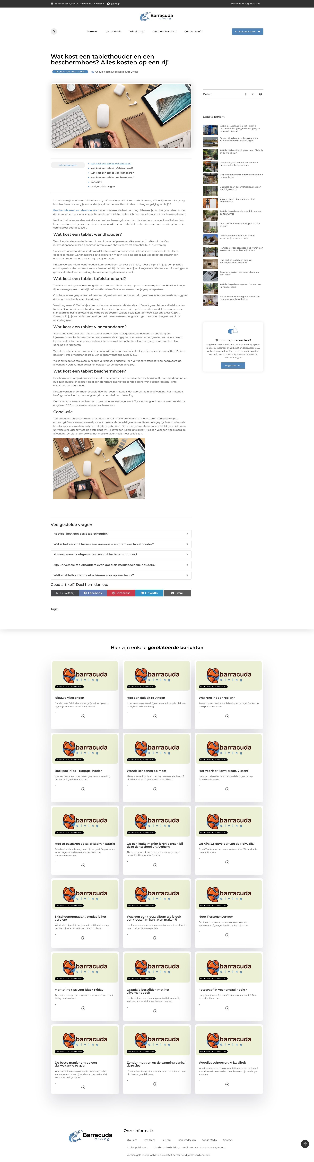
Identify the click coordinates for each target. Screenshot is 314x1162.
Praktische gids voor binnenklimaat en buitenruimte (240, 212)
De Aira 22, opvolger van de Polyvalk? (226, 844)
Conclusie (96, 181)
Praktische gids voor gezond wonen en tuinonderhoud (240, 285)
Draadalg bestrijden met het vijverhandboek (148, 991)
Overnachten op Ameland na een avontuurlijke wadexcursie (237, 236)
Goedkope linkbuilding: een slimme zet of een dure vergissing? (190, 1147)
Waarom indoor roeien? (217, 698)
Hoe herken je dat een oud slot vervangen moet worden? (236, 261)
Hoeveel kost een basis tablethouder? (121, 533)
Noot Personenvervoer (216, 916)
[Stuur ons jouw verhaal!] (233, 330)
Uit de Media (113, 31)
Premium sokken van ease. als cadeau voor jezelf (240, 273)
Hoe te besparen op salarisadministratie (85, 844)
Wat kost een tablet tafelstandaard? (112, 168)
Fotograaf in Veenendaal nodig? (223, 990)
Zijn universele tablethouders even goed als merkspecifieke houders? (121, 565)
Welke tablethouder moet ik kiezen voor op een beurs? (121, 575)
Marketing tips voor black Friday (79, 990)
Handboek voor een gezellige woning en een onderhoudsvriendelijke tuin (241, 249)
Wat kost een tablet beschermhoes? (112, 177)
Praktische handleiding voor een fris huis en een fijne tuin (241, 151)
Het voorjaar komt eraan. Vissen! (223, 771)
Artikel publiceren (137, 1147)
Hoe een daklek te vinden (146, 698)
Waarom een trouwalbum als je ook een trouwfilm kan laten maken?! (154, 918)
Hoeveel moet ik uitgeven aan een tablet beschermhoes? (121, 554)
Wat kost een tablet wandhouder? (111, 163)
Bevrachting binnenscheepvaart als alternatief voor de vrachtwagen (239, 139)
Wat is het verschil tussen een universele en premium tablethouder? (121, 544)
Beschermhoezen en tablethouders (75, 210)
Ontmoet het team (164, 31)
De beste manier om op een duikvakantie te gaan (76, 1064)
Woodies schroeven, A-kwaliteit (222, 1062)
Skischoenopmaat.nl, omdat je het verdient (80, 918)
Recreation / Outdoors (70, 71)
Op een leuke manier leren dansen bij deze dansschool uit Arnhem (155, 845)
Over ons (132, 1139)
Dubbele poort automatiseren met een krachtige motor (240, 188)
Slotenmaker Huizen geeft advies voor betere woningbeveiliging (240, 297)
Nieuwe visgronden (69, 698)
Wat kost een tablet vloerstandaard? (112, 172)
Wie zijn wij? (137, 31)
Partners (92, 31)
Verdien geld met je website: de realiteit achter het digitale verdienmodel (168, 1155)
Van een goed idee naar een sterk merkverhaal (237, 200)
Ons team (149, 1139)
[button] (54, 31)
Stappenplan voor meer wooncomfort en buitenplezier (241, 175)
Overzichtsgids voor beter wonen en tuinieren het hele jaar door (239, 163)
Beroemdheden (187, 1139)
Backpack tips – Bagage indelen (79, 771)
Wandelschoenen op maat (146, 771)
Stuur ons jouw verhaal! (233, 340)
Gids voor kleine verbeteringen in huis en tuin (240, 224)
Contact (227, 1139)
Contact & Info (193, 31)
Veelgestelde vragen (103, 186)
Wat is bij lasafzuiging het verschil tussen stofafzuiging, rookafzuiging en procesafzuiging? (240, 128)
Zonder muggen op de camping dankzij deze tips (156, 1064)
